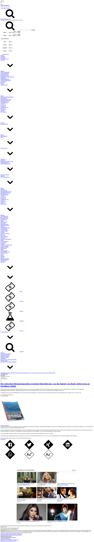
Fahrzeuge (3, 226)
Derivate (21, 311)
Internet (2, 240)
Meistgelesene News (5, 75)
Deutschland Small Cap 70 (6, 99)
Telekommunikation (5, 259)
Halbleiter (2, 232)
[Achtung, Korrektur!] (13, 424)
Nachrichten (3, 56)
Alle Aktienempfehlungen (6, 80)
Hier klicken (3, 439)
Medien (2, 135)
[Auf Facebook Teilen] (10, 449)
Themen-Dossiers (4, 84)
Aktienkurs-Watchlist (5, 356)
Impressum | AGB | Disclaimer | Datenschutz (10, 539)
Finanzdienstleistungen (5, 227)
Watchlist (21, 351)
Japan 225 (3, 110)
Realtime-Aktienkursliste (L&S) (7, 161)
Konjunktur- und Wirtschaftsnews (7, 76)
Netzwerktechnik (4, 252)
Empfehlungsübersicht (5, 79)
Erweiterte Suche (5, 54)
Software (2, 257)
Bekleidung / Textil (4, 218)
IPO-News (3, 82)
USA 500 (2, 103)
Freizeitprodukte (4, 228)
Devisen (21, 330)
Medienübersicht (4, 136)
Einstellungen (3, 358)
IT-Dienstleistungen (4, 241)
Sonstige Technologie (5, 258)
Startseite (2, 55)
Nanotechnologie (4, 250)
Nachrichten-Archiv (8, 536)
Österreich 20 (3, 109)
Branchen (2, 122)
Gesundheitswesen (4, 229)
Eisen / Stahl (3, 223)
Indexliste (2, 189)
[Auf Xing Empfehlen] (48, 449)
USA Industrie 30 (4, 102)
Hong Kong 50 (4, 111)
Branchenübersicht (4, 124)
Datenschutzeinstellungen (6, 537)
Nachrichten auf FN (5, 59)
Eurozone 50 (3, 106)
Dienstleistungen (4, 221)
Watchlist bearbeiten (5, 357)
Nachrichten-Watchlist (5, 355)
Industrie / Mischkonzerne (6, 239)
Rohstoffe (2, 256)
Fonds (21, 291)
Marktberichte (3, 78)
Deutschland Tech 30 (5, 101)
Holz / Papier (3, 235)
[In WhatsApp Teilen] (10, 458)
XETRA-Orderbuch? (5, 177)
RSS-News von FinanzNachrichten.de (8, 540)
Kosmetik (2, 243)
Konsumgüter (3, 242)
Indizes (2, 95)
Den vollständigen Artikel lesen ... (7, 394)
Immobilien (3, 237)
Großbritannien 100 (4, 107)
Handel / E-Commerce (5, 233)
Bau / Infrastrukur (4, 217)
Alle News (3, 60)
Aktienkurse (3, 159)
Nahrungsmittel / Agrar (5, 251)
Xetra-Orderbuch (10, 533)
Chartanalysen (3, 81)
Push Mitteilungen (4, 374)
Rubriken (2, 71)
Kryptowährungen (4, 331)
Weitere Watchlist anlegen (6, 353)
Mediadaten (13, 537)
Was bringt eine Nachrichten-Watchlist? (8, 359)
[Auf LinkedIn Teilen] (67, 449)
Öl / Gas (2, 254)
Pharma (2, 255)
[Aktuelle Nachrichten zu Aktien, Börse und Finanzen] (5, 8)
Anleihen (21, 301)
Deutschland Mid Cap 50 (6, 100)
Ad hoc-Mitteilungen (5, 5)
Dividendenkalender (5, 162)
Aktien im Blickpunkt (5, 72)
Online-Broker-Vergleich (6, 163)
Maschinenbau (3, 248)
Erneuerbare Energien (5, 225)
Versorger (2, 262)
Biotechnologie (4, 219)
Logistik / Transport (4, 246)
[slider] (2, 379)
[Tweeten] (29, 449)
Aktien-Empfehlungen (13, 534)
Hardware (3, 234)
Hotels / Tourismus (4, 236)
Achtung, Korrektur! (5, 425)
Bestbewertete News (5, 74)
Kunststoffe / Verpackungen (6, 244)
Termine (2, 83)
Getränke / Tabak (4, 231)
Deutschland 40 (4, 98)
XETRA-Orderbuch (5, 174)
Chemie (2, 220)
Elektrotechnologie (4, 224)
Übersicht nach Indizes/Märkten (7, 97)
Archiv (2, 137)
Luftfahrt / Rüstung (4, 247)
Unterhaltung (3, 260)
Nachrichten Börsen (5, 534)
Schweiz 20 (3, 108)
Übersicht (2, 175)
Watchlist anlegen (4, 360)
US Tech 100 (3, 105)
